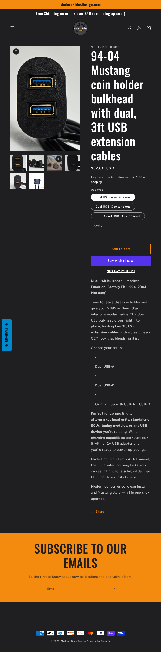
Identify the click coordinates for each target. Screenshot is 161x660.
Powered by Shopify (98, 641)
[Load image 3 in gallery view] (72, 163)
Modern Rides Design (73, 641)
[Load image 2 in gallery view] (36, 163)
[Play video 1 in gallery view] (54, 163)
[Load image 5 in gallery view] (36, 181)
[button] (12, 28)
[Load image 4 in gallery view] (18, 181)
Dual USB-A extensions (113, 197)
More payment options (121, 270)
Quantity (96, 225)
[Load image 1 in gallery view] (18, 163)
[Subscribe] (113, 589)
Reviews (6, 335)
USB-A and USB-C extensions (117, 216)
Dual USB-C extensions (113, 206)
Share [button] (100, 511)
